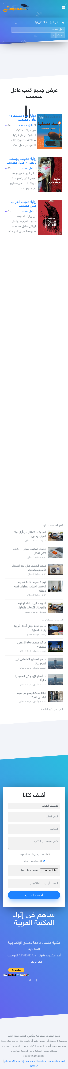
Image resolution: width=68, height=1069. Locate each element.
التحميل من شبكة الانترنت (32, 854)
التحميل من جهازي (33, 861)
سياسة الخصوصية (36, 1061)
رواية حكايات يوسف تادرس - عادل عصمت (21, 161)
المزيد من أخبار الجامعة (52, 709)
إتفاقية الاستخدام (14, 1061)
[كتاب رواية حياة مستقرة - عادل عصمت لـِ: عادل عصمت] (49, 131)
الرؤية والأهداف (56, 1061)
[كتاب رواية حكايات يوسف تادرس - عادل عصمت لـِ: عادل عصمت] (50, 174)
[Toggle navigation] (62, 8)
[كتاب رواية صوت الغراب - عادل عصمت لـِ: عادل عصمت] (50, 217)
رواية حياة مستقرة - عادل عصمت (22, 118)
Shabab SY (28, 955)
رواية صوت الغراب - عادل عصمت (22, 204)
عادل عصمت (26, 125)
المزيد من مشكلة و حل (52, 620)
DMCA (34, 1066)
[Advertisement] (34, 377)
